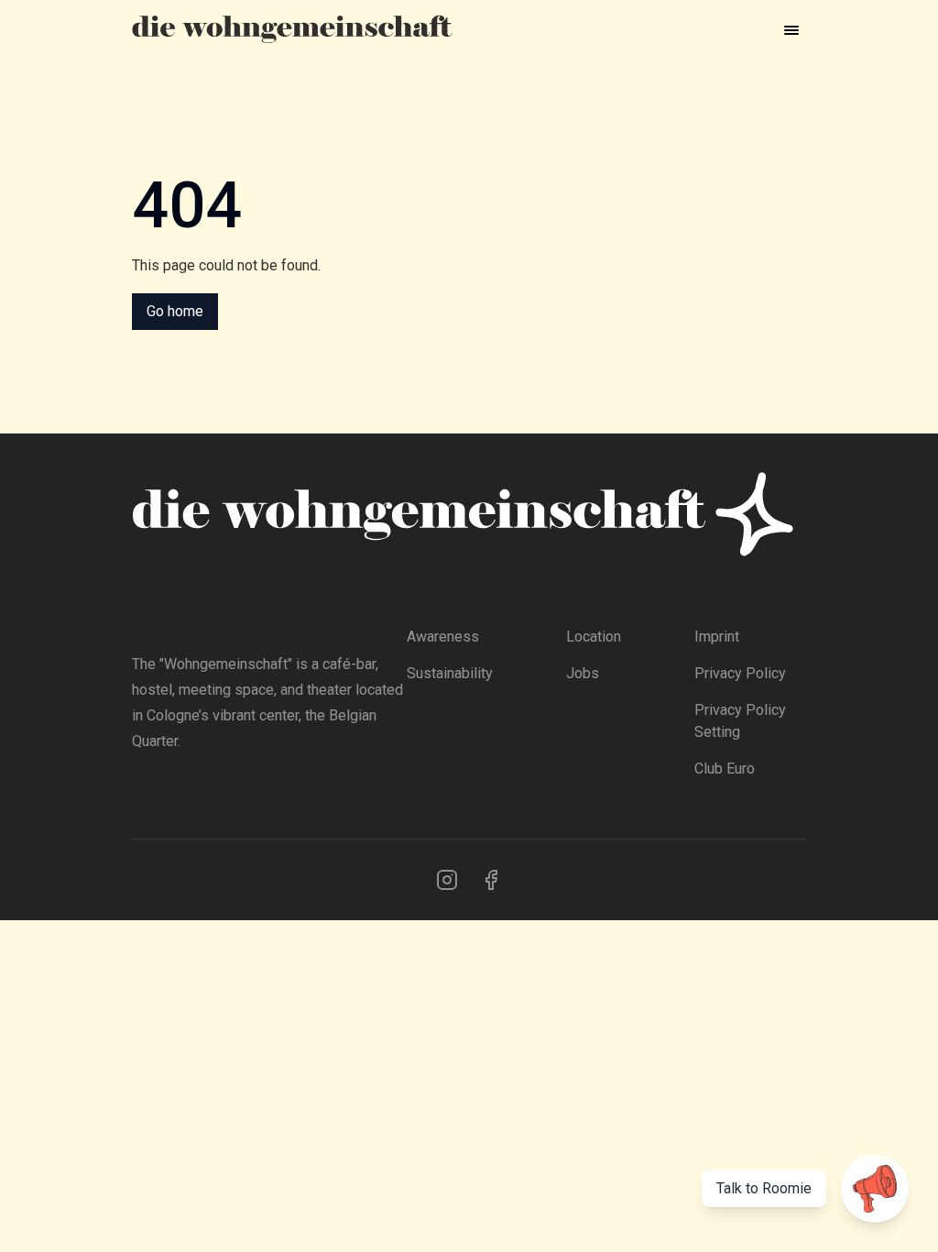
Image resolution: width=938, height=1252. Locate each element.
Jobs (582, 673)
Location (593, 636)
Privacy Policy (740, 673)
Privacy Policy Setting (740, 721)
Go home (175, 311)
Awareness (443, 636)
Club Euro (724, 768)
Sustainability (450, 673)
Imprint (716, 636)
